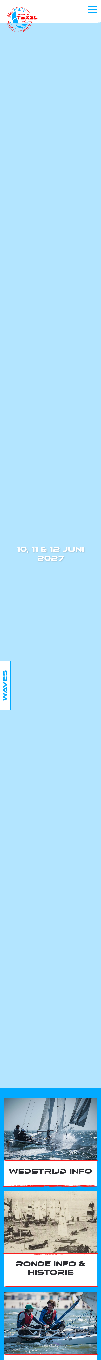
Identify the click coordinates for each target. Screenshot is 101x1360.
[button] (92, 10)
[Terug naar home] (22, 20)
